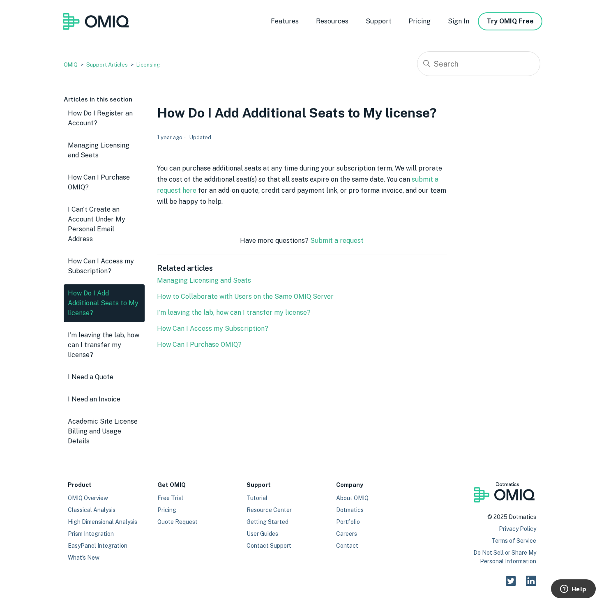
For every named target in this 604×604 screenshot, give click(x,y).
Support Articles (107, 65)
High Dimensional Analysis (102, 522)
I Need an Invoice (94, 399)
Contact (347, 545)
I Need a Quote (90, 377)
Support (379, 21)
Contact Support (269, 545)
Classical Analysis (91, 510)
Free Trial (170, 498)
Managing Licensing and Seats (98, 150)
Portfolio (348, 522)
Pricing (419, 21)
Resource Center (269, 510)
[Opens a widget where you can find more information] (573, 589)
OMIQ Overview (88, 498)
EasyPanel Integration (97, 545)
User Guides (262, 533)
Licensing (148, 65)
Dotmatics (350, 510)
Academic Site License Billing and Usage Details (103, 431)
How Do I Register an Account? (100, 118)
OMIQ (71, 65)
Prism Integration (91, 533)
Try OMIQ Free (510, 21)
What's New (83, 557)
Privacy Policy (517, 529)
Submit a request (337, 240)
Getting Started (267, 522)
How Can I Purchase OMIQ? (99, 182)
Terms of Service (513, 540)
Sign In (458, 21)
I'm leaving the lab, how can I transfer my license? (103, 345)
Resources (332, 21)
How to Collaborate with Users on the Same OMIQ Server (245, 296)
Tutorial (257, 498)
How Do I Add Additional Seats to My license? (103, 303)
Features (285, 21)
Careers (346, 533)
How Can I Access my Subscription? (101, 266)
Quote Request (177, 522)
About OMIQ (352, 498)
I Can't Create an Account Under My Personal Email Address (96, 224)
